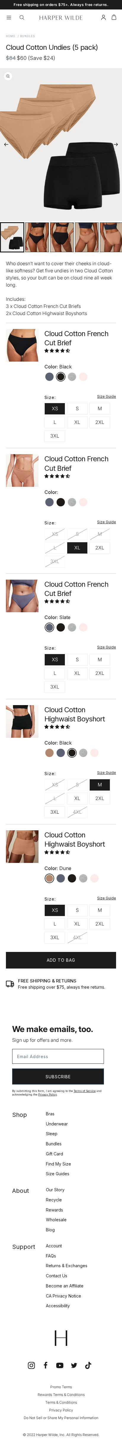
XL (77, 422)
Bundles (54, 1143)
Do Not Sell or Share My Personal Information (61, 1418)
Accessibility (58, 1305)
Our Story (55, 1189)
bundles (27, 36)
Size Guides (57, 1173)
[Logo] (61, 18)
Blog (50, 1229)
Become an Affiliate (65, 1285)
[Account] (103, 18)
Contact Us (56, 1275)
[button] (114, 18)
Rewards (54, 1209)
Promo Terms (61, 1387)
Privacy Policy (47, 1094)
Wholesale (56, 1219)
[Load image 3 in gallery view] (62, 237)
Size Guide (106, 396)
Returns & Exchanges (66, 1265)
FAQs (51, 1255)
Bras (50, 1113)
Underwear (57, 1123)
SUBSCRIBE (58, 1076)
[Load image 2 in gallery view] (37, 237)
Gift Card (54, 1153)
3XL (54, 436)
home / (12, 36)
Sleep (51, 1133)
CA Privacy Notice (63, 1295)
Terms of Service (85, 1091)
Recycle (54, 1199)
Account (54, 1245)
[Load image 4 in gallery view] (87, 237)
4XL (77, 812)
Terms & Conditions (61, 1402)
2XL (99, 422)
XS (55, 408)
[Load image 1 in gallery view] (12, 237)
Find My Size (58, 1163)
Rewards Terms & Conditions (61, 1394)
